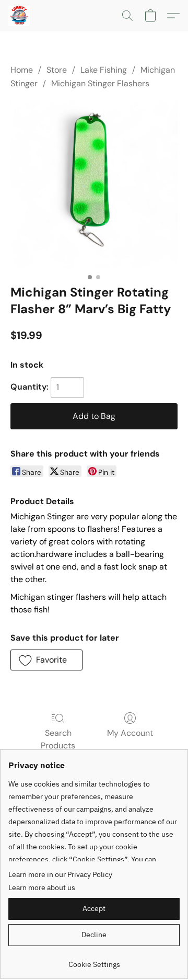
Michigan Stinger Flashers (100, 83)
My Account (130, 732)
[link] (94, 960)
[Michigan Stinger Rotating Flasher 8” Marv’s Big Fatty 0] (94, 184)
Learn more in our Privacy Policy (60, 874)
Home (21, 69)
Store (56, 69)
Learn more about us (41, 887)
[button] (19, 15)
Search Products (58, 739)
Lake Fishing (103, 69)
